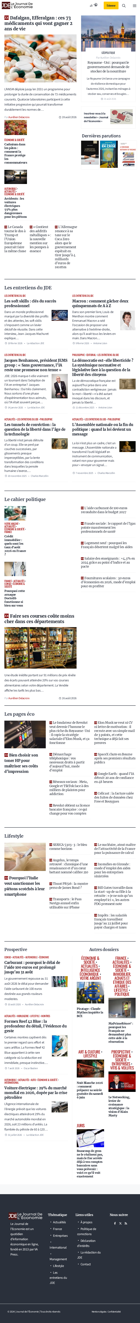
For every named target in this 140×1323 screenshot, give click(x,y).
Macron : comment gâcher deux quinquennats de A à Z (100, 303)
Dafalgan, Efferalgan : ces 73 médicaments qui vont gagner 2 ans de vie (38, 23)
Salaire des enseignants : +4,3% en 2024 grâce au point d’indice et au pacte (108, 562)
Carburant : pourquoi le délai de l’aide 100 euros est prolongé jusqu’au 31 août (32, 967)
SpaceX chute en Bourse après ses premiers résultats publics (114, 758)
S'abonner (111, 5)
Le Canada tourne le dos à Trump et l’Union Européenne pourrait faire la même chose (15, 239)
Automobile (31, 957)
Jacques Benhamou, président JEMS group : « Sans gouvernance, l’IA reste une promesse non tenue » (35, 365)
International (11, 1082)
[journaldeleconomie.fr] (17, 5)
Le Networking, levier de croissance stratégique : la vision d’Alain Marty (119, 1106)
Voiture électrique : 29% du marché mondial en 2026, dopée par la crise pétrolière (35, 1093)
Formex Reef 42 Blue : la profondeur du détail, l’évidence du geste (35, 1026)
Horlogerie (23, 1016)
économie (44, 957)
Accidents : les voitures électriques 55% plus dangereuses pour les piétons (15, 208)
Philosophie (78, 355)
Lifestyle (34, 1016)
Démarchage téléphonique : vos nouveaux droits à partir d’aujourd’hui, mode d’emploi (67, 762)
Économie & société (47, 1080)
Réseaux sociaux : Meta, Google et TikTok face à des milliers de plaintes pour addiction (69, 788)
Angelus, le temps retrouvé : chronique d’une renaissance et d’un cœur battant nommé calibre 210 (68, 866)
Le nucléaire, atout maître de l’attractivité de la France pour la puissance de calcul (114, 849)
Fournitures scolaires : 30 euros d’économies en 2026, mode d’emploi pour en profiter (108, 582)
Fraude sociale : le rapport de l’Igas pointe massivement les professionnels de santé (108, 528)
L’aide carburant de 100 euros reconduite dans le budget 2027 (104, 510)
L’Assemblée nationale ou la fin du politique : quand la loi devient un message (102, 429)
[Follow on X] (120, 1223)
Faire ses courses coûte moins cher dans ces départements (39, 618)
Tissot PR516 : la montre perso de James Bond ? (68, 886)
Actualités (9, 419)
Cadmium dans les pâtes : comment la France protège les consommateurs (15, 153)
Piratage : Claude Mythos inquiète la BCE (90, 1012)
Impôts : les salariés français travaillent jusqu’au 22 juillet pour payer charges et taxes (111, 921)
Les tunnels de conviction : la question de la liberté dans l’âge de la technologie (34, 429)
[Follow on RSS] (126, 1223)
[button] (123, 5)
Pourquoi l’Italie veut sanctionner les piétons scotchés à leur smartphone (24, 886)
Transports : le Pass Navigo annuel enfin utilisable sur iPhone (65, 903)
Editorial (91, 355)
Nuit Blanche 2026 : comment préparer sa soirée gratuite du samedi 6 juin (90, 1090)
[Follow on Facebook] (115, 1223)
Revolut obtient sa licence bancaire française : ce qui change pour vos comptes (69, 809)
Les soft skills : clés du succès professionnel (30, 303)
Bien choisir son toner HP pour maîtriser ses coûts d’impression (21, 763)
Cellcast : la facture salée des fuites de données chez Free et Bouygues (114, 797)
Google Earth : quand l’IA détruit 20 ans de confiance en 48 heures (114, 778)
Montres (45, 1016)
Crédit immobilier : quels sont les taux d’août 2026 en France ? (15, 545)
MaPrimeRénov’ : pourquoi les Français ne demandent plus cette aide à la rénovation (120, 1032)
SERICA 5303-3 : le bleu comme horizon (68, 847)
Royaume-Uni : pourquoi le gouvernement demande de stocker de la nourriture (108, 66)
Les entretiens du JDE (15, 296)
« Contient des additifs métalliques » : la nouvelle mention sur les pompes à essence (40, 239)
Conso (7, 957)
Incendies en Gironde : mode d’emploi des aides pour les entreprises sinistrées (112, 870)
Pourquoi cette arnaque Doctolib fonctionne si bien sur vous (14, 598)
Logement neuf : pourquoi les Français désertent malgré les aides (107, 545)
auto (33, 1080)
